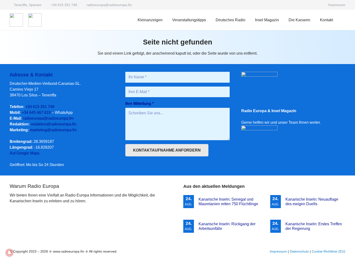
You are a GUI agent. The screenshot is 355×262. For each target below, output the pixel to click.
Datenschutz (299, 251)
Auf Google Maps (24, 153)
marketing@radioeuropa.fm (53, 130)
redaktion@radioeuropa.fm (53, 124)
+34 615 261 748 (39, 107)
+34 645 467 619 (36, 112)
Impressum (278, 251)
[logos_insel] (35, 20)
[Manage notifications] (9, 252)
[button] (248, 20)
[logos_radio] (16, 20)
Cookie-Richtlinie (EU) (328, 251)
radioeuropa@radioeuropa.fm (48, 118)
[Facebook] (319, 5)
